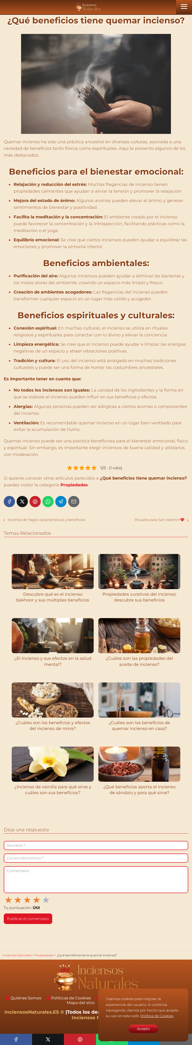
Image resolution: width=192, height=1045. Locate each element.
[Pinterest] (35, 501)
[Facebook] (9, 501)
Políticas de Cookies (71, 998)
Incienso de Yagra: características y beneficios (46, 519)
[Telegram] (60, 501)
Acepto (143, 1029)
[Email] (73, 501)
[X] (22, 501)
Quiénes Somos (26, 998)
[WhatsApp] (48, 501)
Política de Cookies (156, 1016)
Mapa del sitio (81, 1002)
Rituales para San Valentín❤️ (160, 519)
